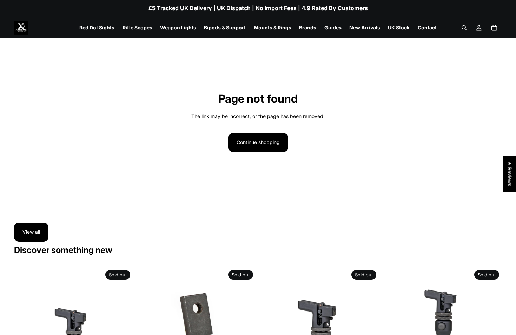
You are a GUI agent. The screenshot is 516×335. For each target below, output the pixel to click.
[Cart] (494, 27)
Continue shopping (258, 142)
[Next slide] (122, 326)
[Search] (464, 27)
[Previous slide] (24, 326)
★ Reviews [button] (510, 173)
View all (31, 232)
